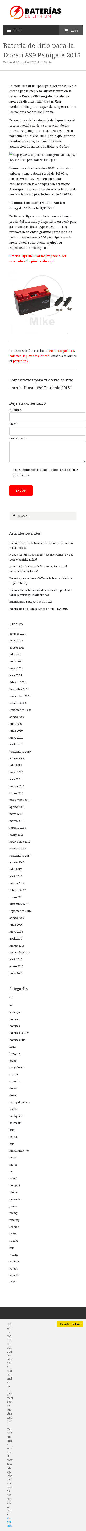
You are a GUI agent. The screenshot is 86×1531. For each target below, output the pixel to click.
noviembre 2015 (19, 952)
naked (13, 1178)
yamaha (14, 1275)
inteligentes (16, 1116)
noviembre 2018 (19, 800)
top (25, 356)
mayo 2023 (16, 640)
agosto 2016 (16, 918)
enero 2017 (16, 897)
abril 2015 (15, 959)
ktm (11, 1130)
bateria (14, 1019)
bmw (12, 1046)
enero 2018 (16, 834)
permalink (20, 361)
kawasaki (15, 1123)
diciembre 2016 (19, 904)
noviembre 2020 (19, 696)
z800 (12, 1282)
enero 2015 (16, 966)
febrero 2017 (17, 890)
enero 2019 (16, 793)
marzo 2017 (16, 883)
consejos (14, 1081)
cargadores (66, 351)
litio (11, 1144)
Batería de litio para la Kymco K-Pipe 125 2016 (38, 609)
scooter (14, 1227)
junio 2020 (16, 730)
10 (10, 998)
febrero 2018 (17, 828)
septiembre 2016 (20, 911)
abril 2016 (15, 938)
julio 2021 (15, 654)
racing (13, 1213)
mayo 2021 (16, 668)
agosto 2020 (16, 717)
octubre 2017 (17, 848)
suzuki (13, 1241)
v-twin (13, 1254)
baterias (15, 356)
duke (12, 1095)
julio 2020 (15, 724)
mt (11, 1171)
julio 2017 (15, 869)
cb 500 (13, 1074)
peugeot (14, 1185)
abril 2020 (15, 744)
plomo (13, 1192)
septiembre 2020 (20, 710)
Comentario (17, 438)
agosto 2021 (16, 647)
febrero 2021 (17, 682)
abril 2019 (15, 779)
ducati (45, 356)
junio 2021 (16, 661)
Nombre (15, 410)
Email (13, 424)
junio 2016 (16, 924)
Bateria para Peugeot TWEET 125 (30, 602)
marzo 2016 (16, 945)
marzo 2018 (16, 821)
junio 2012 (16, 973)
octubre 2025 (17, 633)
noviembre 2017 (19, 841)
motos (13, 1164)
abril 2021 (15, 675)
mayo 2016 (16, 932)
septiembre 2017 (20, 855)
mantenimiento (19, 1150)
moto (52, 351)
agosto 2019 (16, 758)
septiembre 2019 (20, 751)
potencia (14, 1199)
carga (12, 1060)
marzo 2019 (16, 786)
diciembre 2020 (19, 689)
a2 (10, 1005)
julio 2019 (15, 765)
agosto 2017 (16, 862)
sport (12, 1234)
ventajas (14, 1261)
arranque (15, 1012)
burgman (15, 1053)
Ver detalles (9, 1522)
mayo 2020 (16, 737)
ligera (13, 1137)
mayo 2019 (16, 772)
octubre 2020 (17, 703)
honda (13, 1109)
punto (13, 1206)
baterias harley (19, 1033)
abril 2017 (15, 876)
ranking (14, 1220)
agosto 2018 (16, 807)
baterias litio (17, 1040)
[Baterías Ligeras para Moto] (43, 12)
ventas (34, 356)
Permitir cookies (70, 1324)
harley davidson (19, 1102)
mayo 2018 (16, 814)
